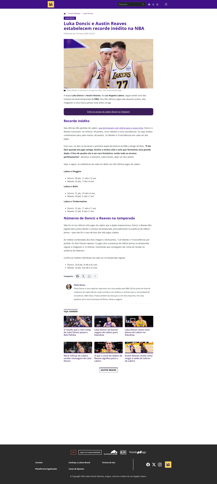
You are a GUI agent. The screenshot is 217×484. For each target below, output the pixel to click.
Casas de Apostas (76, 469)
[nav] (65, 13)
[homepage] (51, 4)
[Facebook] (148, 465)
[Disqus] (108, 412)
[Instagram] (160, 465)
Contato (39, 462)
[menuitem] (148, 465)
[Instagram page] (157, 4)
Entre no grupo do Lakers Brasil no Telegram (108, 111)
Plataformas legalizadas (46, 469)
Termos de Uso (108, 462)
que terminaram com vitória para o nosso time (121, 128)
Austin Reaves (108, 370)
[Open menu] (166, 4)
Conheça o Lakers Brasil (79, 462)
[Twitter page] (153, 4)
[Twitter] (154, 465)
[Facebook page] (149, 4)
